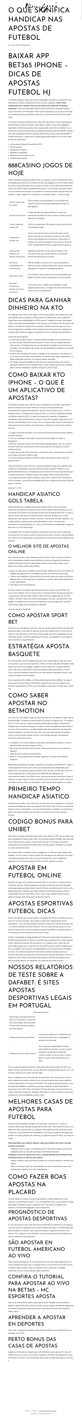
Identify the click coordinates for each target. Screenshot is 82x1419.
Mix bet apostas (16, 147)
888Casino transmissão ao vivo (22, 155)
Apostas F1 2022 (15, 488)
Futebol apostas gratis (18, 158)
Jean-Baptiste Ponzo (47, 1410)
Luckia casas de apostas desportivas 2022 (26, 144)
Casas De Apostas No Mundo (19, 609)
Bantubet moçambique (18, 152)
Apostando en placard (18, 150)
